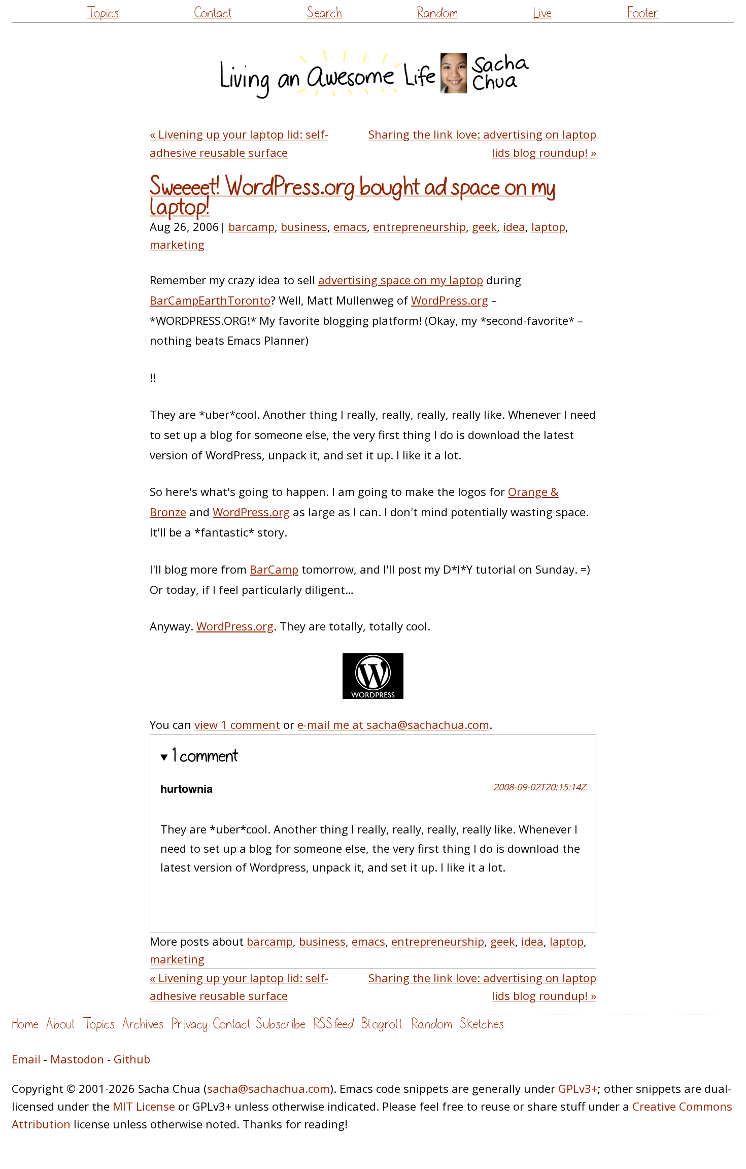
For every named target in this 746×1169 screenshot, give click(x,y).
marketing (177, 244)
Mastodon (77, 1058)
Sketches (482, 1024)
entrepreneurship (419, 226)
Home (25, 1024)
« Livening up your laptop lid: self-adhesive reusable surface (239, 142)
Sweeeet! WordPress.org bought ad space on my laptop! (352, 197)
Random (437, 13)
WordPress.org (449, 300)
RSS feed (333, 1024)
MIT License (144, 1106)
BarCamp (274, 569)
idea (514, 226)
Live (542, 13)
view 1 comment (237, 724)
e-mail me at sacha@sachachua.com (393, 724)
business (304, 226)
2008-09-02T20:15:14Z (539, 787)
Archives (142, 1024)
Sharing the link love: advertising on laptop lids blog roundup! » (482, 142)
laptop (548, 226)
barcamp (251, 226)
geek (484, 226)
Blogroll (382, 1024)
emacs (350, 226)
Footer (643, 13)
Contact (213, 13)
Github (132, 1058)
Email (26, 1058)
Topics (103, 13)
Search (324, 13)
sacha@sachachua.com (268, 1088)
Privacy (189, 1024)
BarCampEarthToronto (210, 300)
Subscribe (281, 1024)
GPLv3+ (577, 1088)
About (60, 1024)
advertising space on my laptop (400, 279)
